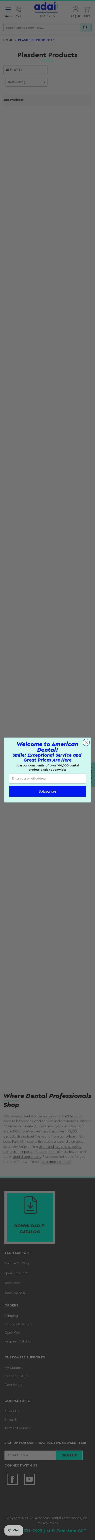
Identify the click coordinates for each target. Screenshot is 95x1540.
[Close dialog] (86, 742)
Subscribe (48, 792)
